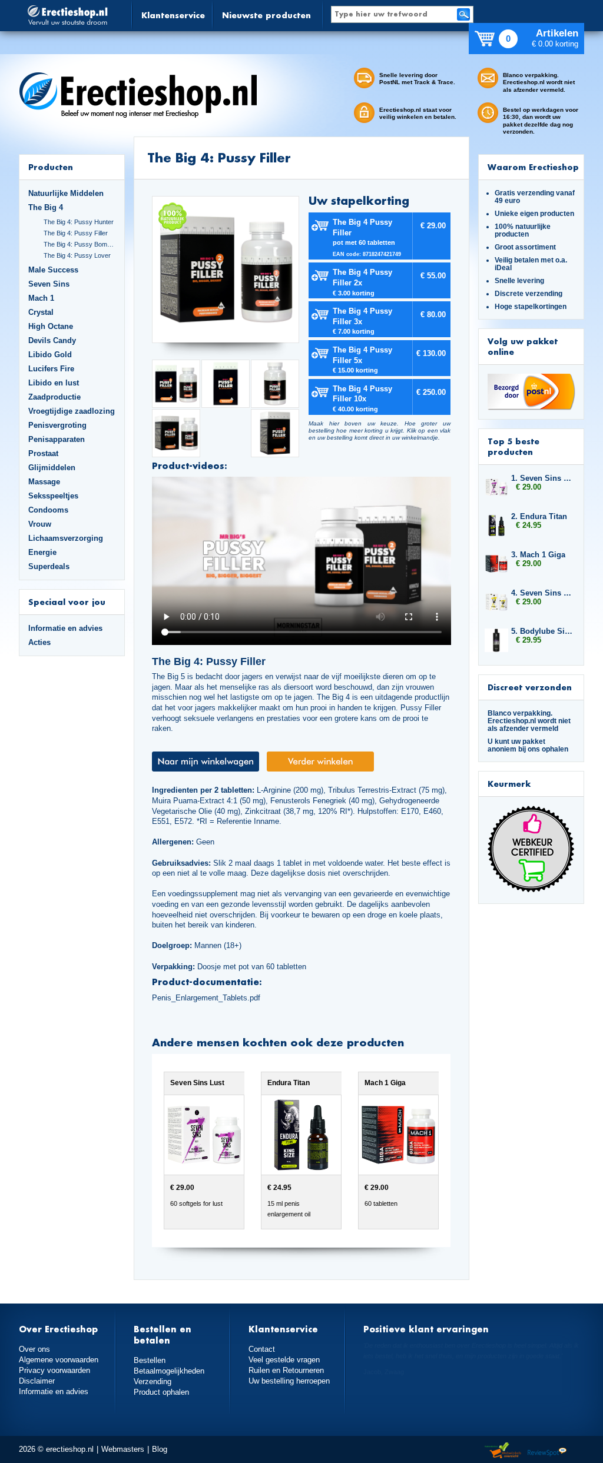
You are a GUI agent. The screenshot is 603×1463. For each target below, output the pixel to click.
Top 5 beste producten (513, 446)
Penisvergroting (57, 425)
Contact (262, 1349)
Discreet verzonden (530, 687)
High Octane (50, 326)
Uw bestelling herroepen (289, 1380)
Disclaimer (37, 1380)
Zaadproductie (54, 397)
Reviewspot (547, 1451)
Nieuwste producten (266, 15)
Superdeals (48, 566)
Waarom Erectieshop (533, 167)
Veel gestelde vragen (284, 1359)
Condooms (48, 510)
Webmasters (122, 1449)
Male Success (53, 269)
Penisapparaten (56, 439)
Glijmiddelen (51, 467)
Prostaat (43, 453)
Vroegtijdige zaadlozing (71, 411)
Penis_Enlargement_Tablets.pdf (206, 997)
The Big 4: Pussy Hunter (79, 221)
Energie (42, 552)
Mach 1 (41, 298)
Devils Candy (52, 340)
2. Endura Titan (539, 516)
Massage (44, 481)
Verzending (152, 1381)
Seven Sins (48, 284)
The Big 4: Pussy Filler (76, 233)
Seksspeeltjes (53, 495)
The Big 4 (45, 207)
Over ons (34, 1349)
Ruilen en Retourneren (286, 1370)
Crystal (41, 312)
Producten (50, 167)
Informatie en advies (65, 628)
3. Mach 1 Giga (538, 554)
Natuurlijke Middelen (66, 193)
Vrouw (39, 524)
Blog (159, 1449)
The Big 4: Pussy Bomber (79, 244)
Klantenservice (173, 15)
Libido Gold (50, 354)
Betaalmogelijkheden (169, 1370)
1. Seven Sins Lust (541, 478)
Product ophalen (161, 1392)
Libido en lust (53, 382)
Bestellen (149, 1360)
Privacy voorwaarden (54, 1370)
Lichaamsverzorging (65, 538)
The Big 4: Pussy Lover (77, 255)
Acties (39, 642)
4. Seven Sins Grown (541, 592)
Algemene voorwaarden (58, 1359)
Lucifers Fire (51, 368)
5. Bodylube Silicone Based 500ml (541, 631)
